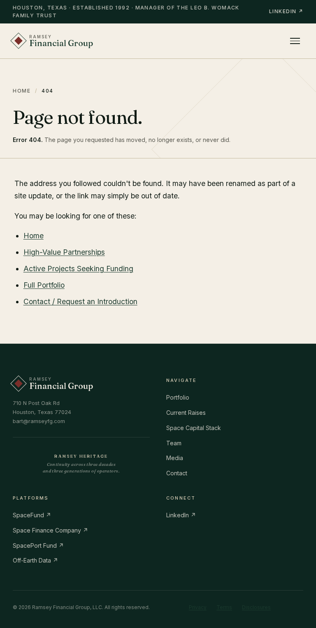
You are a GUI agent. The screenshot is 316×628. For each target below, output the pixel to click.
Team (173, 443)
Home (22, 91)
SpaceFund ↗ (32, 515)
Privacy (198, 607)
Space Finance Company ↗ (50, 530)
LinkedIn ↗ (286, 11)
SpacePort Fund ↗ (38, 545)
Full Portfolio (44, 285)
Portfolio (177, 397)
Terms (224, 607)
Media (174, 457)
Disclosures (256, 607)
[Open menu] (295, 41)
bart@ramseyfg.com (39, 421)
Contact (176, 473)
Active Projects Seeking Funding (78, 268)
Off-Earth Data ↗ (35, 560)
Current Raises (186, 412)
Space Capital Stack (193, 427)
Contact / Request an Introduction (80, 301)
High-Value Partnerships (64, 252)
